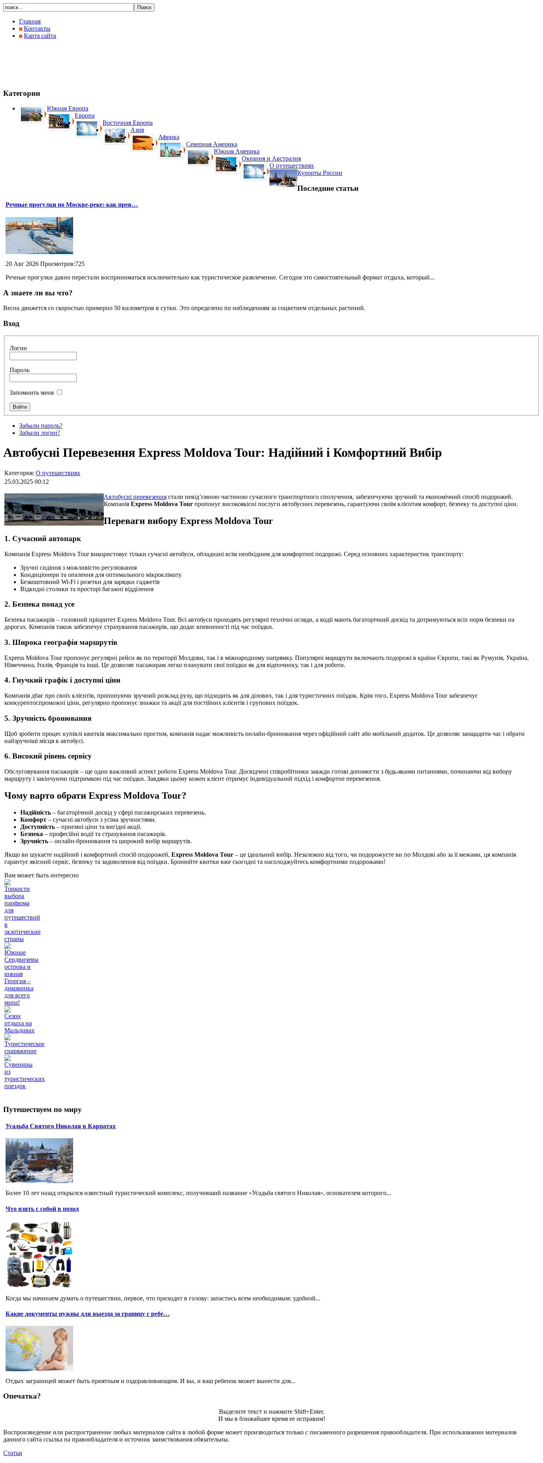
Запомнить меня (32, 392)
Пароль (19, 370)
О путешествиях (58, 473)
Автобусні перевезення (135, 496)
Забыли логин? (39, 432)
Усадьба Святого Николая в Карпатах (61, 1126)
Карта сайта (40, 35)
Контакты (37, 28)
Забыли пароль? (40, 425)
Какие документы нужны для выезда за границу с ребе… (88, 1313)
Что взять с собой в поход (42, 1208)
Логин (18, 348)
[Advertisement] (148, 63)
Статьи (12, 1452)
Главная (30, 21)
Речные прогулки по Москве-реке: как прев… (72, 204)
